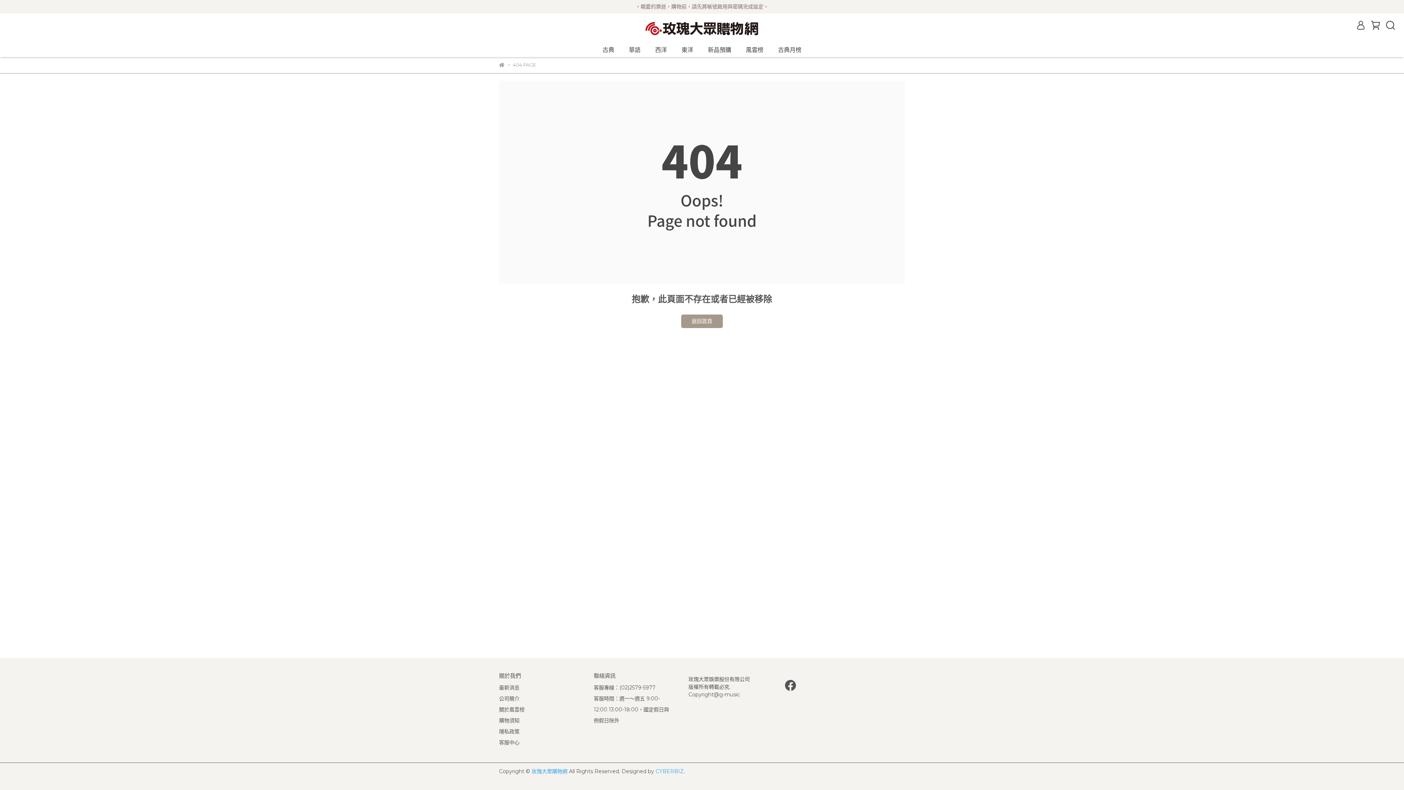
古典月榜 (789, 49)
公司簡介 (509, 698)
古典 (608, 49)
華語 (635, 49)
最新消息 (509, 687)
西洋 (661, 49)
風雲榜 (754, 49)
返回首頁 (702, 321)
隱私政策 (509, 731)
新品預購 (719, 49)
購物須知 (509, 720)
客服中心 (509, 742)
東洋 (687, 49)
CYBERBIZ (670, 771)
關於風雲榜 (512, 709)
